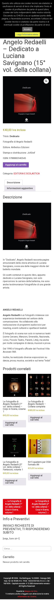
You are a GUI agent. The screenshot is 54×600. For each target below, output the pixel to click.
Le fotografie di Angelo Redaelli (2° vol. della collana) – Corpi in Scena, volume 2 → (40, 507)
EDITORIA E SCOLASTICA (27, 173)
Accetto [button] (27, 29)
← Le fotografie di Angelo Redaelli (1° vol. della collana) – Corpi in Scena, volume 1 (13, 507)
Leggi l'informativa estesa (27, 34)
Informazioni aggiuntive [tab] (20, 188)
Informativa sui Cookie (27, 596)
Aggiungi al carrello (15, 165)
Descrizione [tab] (13, 182)
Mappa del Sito (31, 591)
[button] (46, 81)
